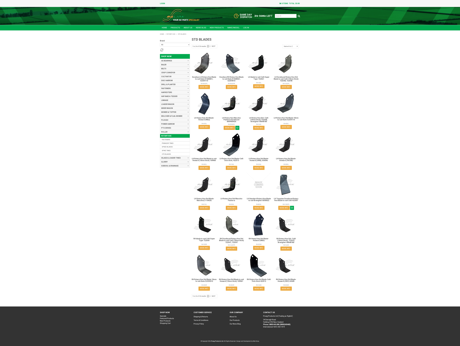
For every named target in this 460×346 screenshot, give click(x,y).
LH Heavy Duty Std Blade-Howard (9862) (204, 119)
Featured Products (167, 318)
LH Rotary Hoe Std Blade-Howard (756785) (286, 159)
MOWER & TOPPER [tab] (168, 112)
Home (164, 28)
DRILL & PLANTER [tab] (168, 84)
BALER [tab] (163, 65)
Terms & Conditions (201, 320)
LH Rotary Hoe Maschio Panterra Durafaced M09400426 (231, 120)
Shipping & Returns (201, 317)
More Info (204, 87)
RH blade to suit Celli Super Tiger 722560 (204, 239)
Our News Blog (235, 324)
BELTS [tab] (163, 69)
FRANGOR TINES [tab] (167, 143)
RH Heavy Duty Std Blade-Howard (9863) (259, 239)
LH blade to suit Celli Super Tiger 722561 (258, 78)
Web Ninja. (256, 341)
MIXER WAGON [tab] (167, 108)
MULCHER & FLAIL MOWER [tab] (171, 116)
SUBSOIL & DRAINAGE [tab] (169, 166)
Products (175, 28)
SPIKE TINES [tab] (166, 150)
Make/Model (233, 28)
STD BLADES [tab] (166, 154)
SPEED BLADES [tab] (167, 147)
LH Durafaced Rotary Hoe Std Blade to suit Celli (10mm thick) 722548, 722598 (286, 79)
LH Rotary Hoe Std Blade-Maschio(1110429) (204, 199)
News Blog (201, 28)
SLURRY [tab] (164, 162)
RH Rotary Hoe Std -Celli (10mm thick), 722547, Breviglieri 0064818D (286, 240)
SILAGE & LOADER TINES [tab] (171, 158)
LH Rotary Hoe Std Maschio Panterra (231, 199)
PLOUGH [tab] (164, 120)
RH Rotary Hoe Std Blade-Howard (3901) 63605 (286, 280)
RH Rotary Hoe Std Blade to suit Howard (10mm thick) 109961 (231, 280)
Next (213, 46)
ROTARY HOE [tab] (166, 136)
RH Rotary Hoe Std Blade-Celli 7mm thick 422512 (259, 280)
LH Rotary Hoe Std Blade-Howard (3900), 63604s (259, 159)
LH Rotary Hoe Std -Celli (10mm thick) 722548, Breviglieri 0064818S (258, 120)
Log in (246, 28)
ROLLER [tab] (164, 132)
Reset (161, 50)
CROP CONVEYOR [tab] (168, 73)
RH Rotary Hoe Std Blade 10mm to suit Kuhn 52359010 (204, 280)
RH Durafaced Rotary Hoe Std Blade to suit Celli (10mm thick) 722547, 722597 (231, 240)
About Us (188, 28)
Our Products (235, 320)
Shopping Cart (165, 323)
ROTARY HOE (171, 34)
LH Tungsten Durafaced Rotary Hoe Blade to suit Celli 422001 (286, 199)
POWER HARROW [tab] (168, 124)
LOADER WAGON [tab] (167, 104)
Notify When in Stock (237, 128)
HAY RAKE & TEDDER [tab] (169, 96)
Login (162, 3)
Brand (162, 41)
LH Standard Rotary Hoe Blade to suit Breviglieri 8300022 (259, 199)
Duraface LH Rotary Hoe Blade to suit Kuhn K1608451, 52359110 (204, 79)
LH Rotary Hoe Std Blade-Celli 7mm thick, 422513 (231, 159)
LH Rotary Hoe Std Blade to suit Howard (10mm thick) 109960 (204, 159)
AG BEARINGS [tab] (166, 61)
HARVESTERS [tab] (166, 92)
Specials (163, 316)
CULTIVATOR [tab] (166, 77)
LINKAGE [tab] (164, 100)
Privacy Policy (199, 324)
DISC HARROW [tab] (167, 80)
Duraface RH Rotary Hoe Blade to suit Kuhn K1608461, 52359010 (231, 79)
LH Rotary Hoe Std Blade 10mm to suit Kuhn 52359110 (286, 119)
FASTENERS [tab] (166, 88)
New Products (217, 28)
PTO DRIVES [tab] (166, 128)
